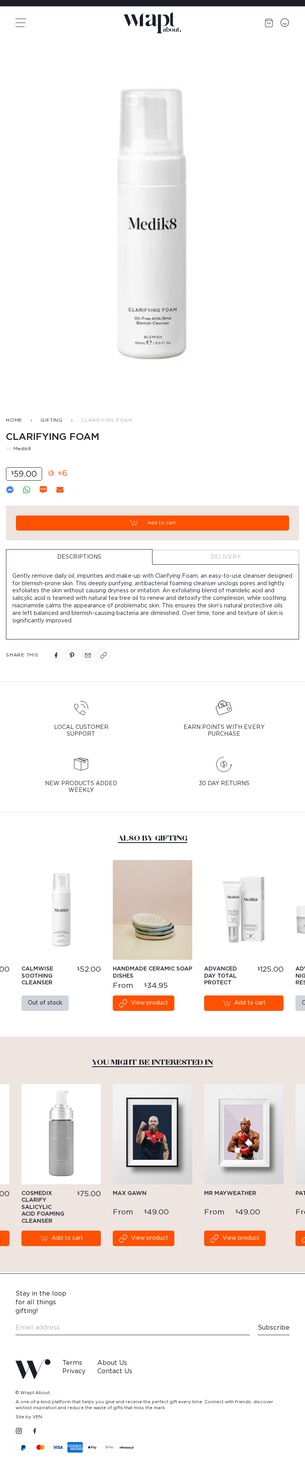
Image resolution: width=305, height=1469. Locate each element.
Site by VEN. (29, 1417)
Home (14, 420)
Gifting (51, 420)
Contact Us (114, 1371)
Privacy (73, 1371)
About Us (112, 1363)
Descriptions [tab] (79, 557)
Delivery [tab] (225, 557)
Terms (72, 1363)
